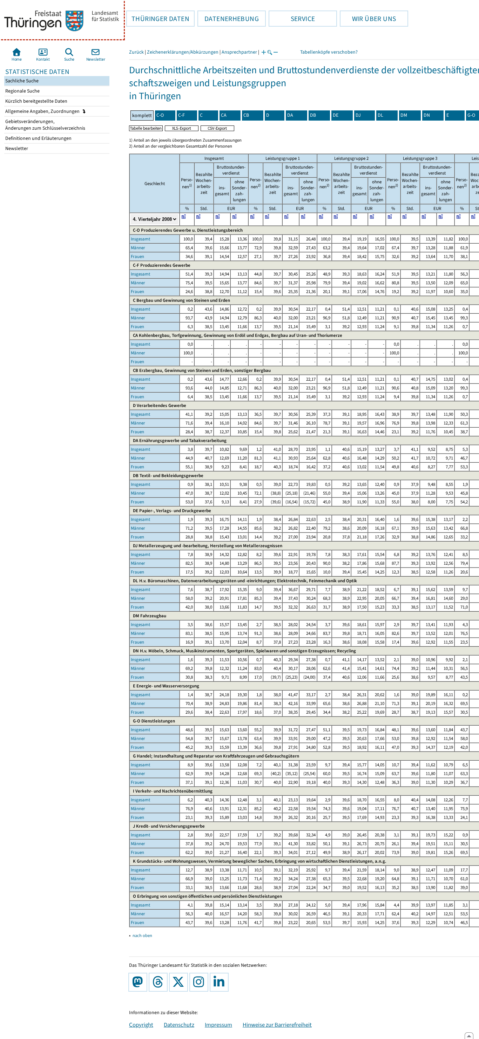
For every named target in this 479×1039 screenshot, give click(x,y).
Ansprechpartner (239, 52)
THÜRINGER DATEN (157, 18)
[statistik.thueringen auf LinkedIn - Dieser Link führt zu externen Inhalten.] (220, 982)
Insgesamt (140, 239)
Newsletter (16, 148)
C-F (181, 115)
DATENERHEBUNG (228, 18)
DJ (358, 115)
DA (290, 115)
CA (224, 115)
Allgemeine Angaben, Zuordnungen (43, 111)
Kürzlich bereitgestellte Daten (35, 101)
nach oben (142, 935)
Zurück (136, 52)
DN (427, 115)
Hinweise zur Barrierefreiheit (277, 1024)
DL (380, 115)
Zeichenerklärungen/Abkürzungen (182, 52)
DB (313, 115)
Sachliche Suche (21, 80)
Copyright (141, 1024)
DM (403, 115)
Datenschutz (179, 1024)
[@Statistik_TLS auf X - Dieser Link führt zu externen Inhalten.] (180, 982)
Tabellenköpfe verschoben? (329, 52)
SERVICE (292, 18)
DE (335, 115)
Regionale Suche (22, 91)
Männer (138, 248)
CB (246, 115)
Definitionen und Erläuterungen (38, 138)
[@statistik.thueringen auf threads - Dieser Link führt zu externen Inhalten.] (159, 982)
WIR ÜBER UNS (368, 18)
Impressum (218, 1024)
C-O (160, 115)
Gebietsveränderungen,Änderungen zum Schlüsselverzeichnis (44, 124)
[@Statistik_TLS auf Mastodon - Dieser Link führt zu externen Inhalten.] (139, 982)
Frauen (137, 256)
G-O (471, 115)
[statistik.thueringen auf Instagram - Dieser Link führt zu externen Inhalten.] (200, 982)
